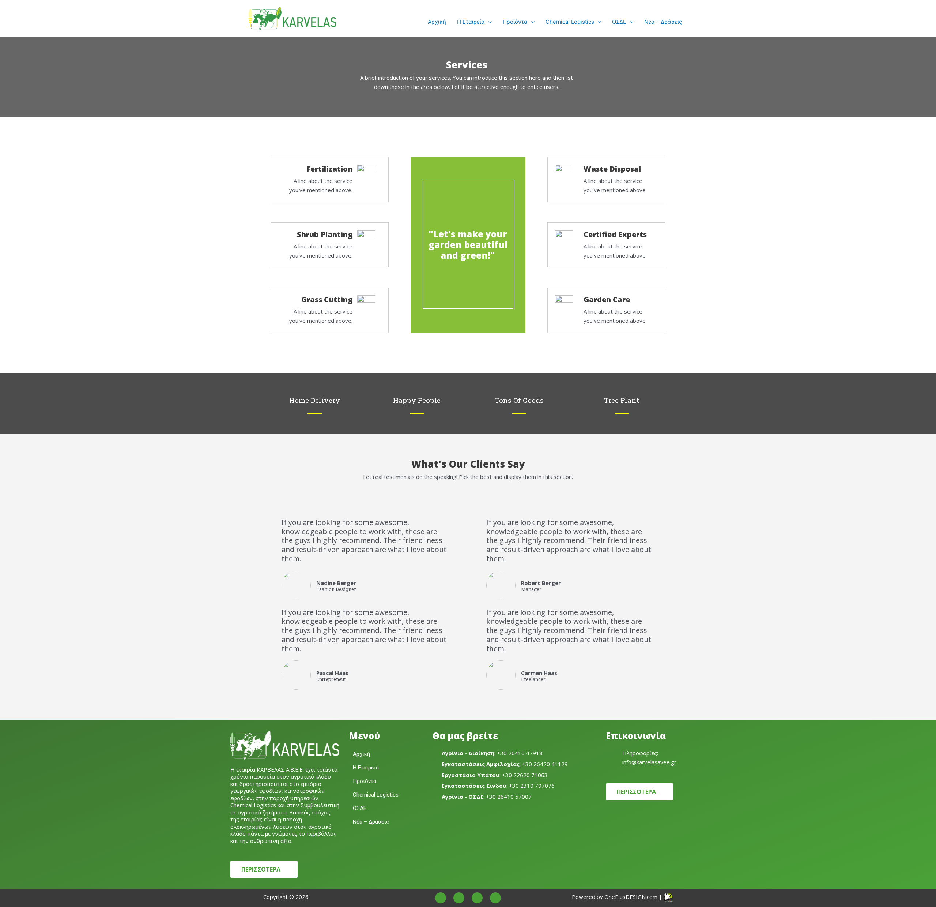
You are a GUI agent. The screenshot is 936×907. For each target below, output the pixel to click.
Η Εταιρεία (471, 21)
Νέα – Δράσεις (663, 21)
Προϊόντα (515, 21)
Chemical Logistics (570, 21)
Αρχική (437, 21)
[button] (488, 22)
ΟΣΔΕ (619, 21)
